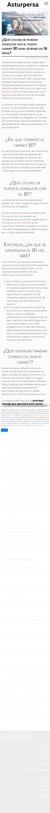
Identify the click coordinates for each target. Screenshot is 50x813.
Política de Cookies (18, 425)
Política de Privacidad (37, 425)
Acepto (4, 430)
